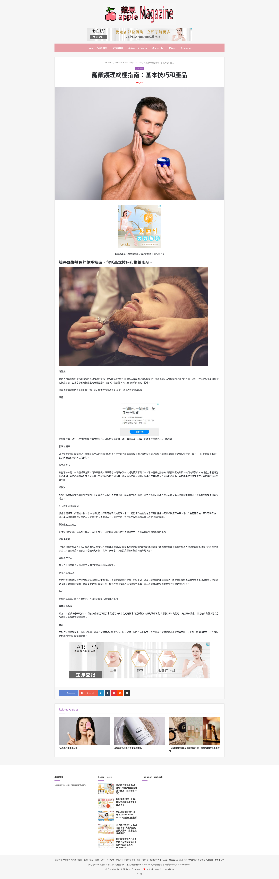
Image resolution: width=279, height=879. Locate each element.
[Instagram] (141, 874)
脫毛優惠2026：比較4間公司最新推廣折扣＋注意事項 (126, 802)
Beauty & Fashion (138, 48)
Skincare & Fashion (123, 62)
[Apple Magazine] (139, 14)
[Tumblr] (107, 693)
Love (173, 48)
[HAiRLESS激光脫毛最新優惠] (139, 226)
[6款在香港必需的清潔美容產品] (139, 731)
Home (90, 48)
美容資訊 (119, 48)
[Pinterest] (114, 693)
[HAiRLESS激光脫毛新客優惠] (139, 34)
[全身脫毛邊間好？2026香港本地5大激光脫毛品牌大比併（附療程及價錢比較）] (106, 828)
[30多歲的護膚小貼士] (84, 731)
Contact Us (186, 48)
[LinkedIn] (101, 693)
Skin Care (137, 62)
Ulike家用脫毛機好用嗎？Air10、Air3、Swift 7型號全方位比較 (126, 815)
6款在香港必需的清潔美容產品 (128, 748)
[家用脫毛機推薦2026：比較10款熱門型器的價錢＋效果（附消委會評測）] (106, 788)
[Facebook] (138, 874)
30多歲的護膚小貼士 (68, 748)
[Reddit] (120, 693)
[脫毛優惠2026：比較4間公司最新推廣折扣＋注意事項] (106, 803)
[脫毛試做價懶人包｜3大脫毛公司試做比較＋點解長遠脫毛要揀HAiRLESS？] (106, 842)
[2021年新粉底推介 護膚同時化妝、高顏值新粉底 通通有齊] (194, 731)
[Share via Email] (127, 693)
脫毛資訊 (103, 48)
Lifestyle (158, 48)
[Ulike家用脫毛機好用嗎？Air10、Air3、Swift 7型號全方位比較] (106, 816)
